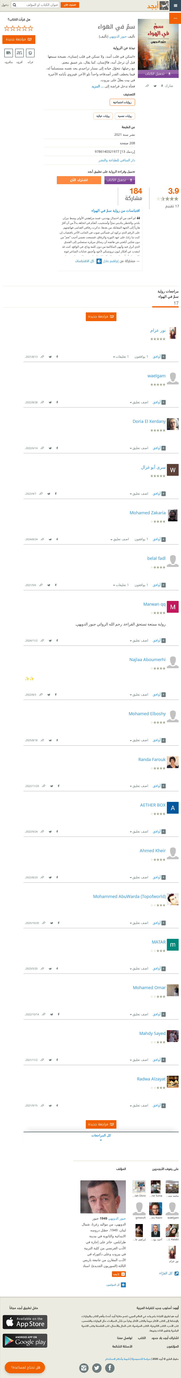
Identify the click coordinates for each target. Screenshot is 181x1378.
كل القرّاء (166, 1273)
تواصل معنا (124, 1337)
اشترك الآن (79, 180)
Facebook (161, 85)
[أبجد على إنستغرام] (84, 1368)
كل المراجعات (101, 1135)
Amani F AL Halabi (172, 1239)
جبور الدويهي (117, 36)
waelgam (173, 1217)
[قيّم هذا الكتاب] (18, 28)
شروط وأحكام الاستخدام (117, 1358)
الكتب (142, 1337)
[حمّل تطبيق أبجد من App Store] (25, 1322)
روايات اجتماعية (122, 102)
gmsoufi (141, 1217)
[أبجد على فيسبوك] (110, 1368)
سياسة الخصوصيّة (141, 1358)
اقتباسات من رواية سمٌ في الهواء (115, 210)
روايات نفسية (125, 116)
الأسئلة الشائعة (122, 1346)
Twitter (154, 85)
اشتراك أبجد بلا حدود (165, 1337)
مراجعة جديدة (16, 39)
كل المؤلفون (113, 1284)
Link (42, 356)
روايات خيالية (103, 116)
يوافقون (141, 356)
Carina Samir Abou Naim (155, 1217)
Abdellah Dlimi (139, 1195)
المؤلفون (173, 1346)
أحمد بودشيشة (155, 1239)
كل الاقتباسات (85, 261)
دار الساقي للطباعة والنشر (117, 160)
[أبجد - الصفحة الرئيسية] (152, 5)
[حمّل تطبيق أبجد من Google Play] (25, 1340)
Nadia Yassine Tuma (155, 1195)
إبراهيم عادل (111, 261)
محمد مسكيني (172, 1195)
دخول (4, 5)
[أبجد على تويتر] (97, 1368)
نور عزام (174, 1261)
